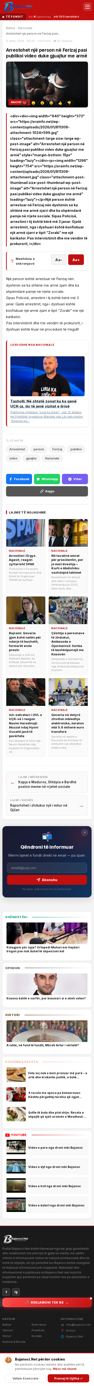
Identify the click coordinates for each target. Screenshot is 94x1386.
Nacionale (25, 28)
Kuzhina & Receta (13, 1341)
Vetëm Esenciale (25, 1378)
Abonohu (49, 880)
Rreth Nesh (39, 1324)
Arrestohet (17, 449)
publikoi (76, 449)
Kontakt (37, 1336)
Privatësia (38, 1330)
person (39, 449)
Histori (6, 1336)
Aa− (59, 260)
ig (16, 1292)
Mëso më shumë (65, 1369)
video (13, 458)
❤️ (24, 103)
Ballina (10, 28)
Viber (77, 479)
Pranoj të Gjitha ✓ (68, 1378)
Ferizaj (57, 449)
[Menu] (87, 7)
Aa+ (76, 260)
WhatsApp (49, 479)
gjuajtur (31, 458)
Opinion (7, 1330)
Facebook (21, 479)
